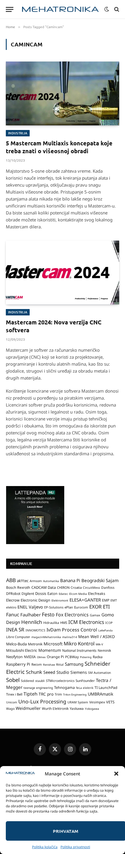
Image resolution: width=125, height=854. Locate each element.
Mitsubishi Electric (21, 650)
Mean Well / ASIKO (96, 636)
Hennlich (31, 622)
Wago (10, 709)
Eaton (52, 593)
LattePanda (105, 630)
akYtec (22, 580)
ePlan (69, 607)
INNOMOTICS (35, 630)
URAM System (77, 702)
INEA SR (15, 629)
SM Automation (99, 673)
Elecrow (12, 600)
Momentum (49, 650)
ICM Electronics (86, 622)
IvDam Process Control (72, 629)
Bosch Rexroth (18, 587)
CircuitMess (91, 588)
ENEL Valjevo (30, 607)
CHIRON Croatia (69, 587)
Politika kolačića (45, 846)
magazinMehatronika (46, 637)
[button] (116, 774)
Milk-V (99, 644)
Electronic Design (35, 600)
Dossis (40, 593)
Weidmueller (28, 708)
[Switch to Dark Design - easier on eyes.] (106, 9)
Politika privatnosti (75, 846)
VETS (110, 702)
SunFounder (85, 680)
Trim (58, 694)
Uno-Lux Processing (42, 701)
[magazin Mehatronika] (60, 9)
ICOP (108, 623)
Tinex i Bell (14, 694)
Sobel (13, 679)
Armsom (36, 581)
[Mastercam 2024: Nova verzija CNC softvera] (62, 272)
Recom (36, 664)
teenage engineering (38, 688)
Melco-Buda (16, 644)
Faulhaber (30, 615)
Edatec (63, 594)
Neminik (104, 650)
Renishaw (49, 665)
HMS (63, 622)
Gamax (95, 615)
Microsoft (53, 644)
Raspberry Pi (18, 664)
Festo (48, 614)
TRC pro (46, 694)
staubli (40, 681)
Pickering (86, 657)
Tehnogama (64, 687)
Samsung (74, 664)
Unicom (11, 702)
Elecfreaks (96, 593)
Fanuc (12, 614)
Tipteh (31, 694)
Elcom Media (78, 594)
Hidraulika (51, 622)
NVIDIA (30, 656)
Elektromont (59, 600)
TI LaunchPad (105, 687)
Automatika (51, 581)
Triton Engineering (75, 694)
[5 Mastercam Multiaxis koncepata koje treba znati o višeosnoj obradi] (62, 93)
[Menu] (9, 9)
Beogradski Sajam (100, 580)
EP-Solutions (53, 607)
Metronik (35, 644)
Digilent (28, 593)
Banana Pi (70, 580)
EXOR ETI (99, 606)
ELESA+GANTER (85, 600)
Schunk (34, 672)
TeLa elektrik (84, 688)
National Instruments (79, 650)
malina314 (69, 637)
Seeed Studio (56, 672)
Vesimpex (97, 702)
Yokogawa (92, 709)
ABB (11, 580)
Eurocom (81, 607)
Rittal (60, 664)
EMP (105, 600)
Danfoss (108, 587)
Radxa (98, 656)
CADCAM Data (43, 587)
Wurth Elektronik (55, 708)
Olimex (41, 657)
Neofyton (14, 656)
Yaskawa (77, 708)
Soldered (27, 681)
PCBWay (72, 656)
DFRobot (13, 593)
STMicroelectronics (60, 680)
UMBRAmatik (100, 694)
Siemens (78, 672)
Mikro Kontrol (79, 643)
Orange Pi (55, 656)
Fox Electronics (72, 614)
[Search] (116, 9)
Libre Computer (18, 637)
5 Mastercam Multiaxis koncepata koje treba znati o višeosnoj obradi (59, 147)
